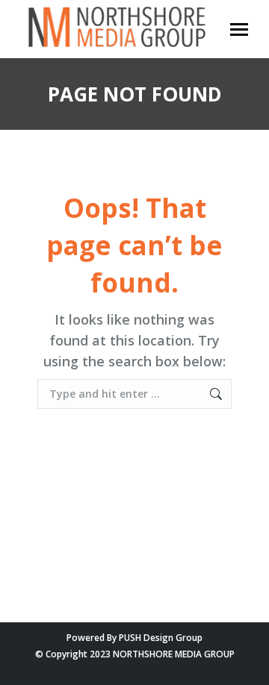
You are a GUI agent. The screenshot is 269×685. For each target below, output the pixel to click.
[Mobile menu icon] (239, 29)
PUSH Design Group (160, 637)
